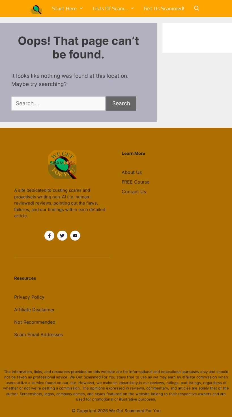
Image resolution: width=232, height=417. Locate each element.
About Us (132, 172)
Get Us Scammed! (164, 8)
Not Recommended (34, 322)
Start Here (64, 8)
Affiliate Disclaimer (34, 309)
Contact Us (134, 191)
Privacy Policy (29, 297)
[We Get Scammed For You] (38, 8)
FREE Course (135, 182)
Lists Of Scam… (110, 8)
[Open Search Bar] (196, 8)
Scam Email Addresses (38, 334)
